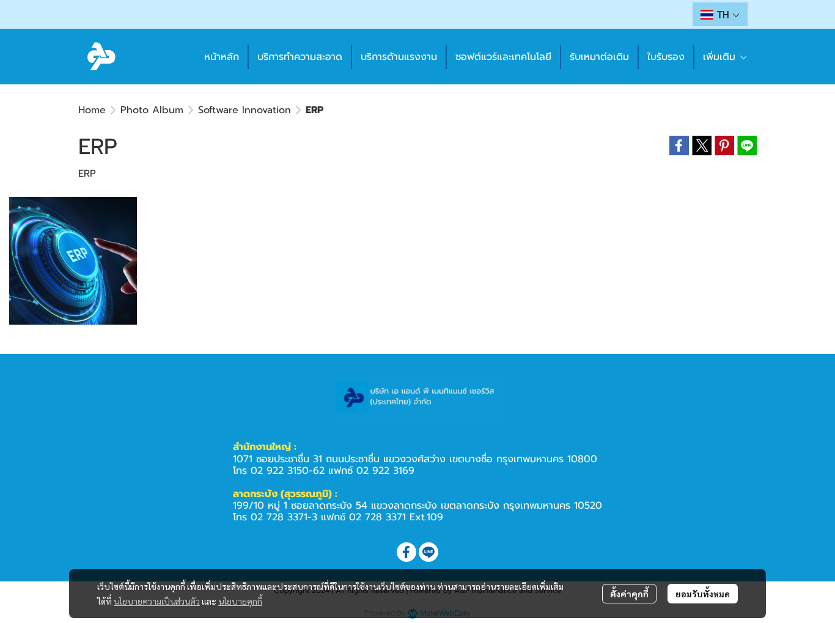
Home (92, 110)
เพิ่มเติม (721, 57)
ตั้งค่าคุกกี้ (629, 593)
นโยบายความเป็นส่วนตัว (157, 600)
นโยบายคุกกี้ (240, 600)
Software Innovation (244, 110)
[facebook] (406, 552)
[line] (428, 552)
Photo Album (151, 110)
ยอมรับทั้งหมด (702, 593)
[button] (720, 14)
